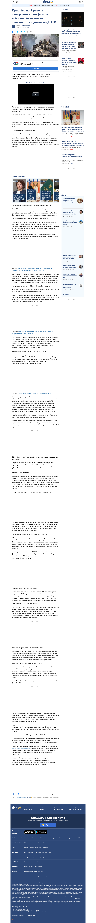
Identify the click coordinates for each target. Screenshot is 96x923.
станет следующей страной (21, 748)
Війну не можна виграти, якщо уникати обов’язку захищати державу (70, 257)
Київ (25, 842)
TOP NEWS (65, 107)
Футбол (26, 847)
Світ (32, 838)
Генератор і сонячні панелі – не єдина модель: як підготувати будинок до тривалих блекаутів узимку (71, 31)
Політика (24, 838)
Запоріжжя (34, 842)
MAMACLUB (37, 871)
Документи (41, 809)
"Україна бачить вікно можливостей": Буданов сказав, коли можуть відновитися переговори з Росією (72, 156)
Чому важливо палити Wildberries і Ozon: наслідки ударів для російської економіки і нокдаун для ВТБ (69, 200)
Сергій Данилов (66, 269)
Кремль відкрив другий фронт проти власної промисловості (69, 286)
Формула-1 (45, 847)
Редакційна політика (21, 797)
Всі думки (65, 294)
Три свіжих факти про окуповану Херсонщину (69, 266)
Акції (40, 857)
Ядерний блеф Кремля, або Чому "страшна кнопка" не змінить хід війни (69, 212)
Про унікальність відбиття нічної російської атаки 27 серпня (70, 222)
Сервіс (43, 857)
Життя (42, 838)
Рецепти (26, 861)
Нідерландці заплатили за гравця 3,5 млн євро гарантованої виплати (68, 68)
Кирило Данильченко (67, 204)
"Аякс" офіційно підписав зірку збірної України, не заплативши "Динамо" (69, 61)
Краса (34, 876)
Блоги (60, 838)
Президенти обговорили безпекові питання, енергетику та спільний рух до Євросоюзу (72, 134)
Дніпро (40, 842)
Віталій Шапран (66, 289)
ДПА (43, 852)
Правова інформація (58, 807)
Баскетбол (31, 847)
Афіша (25, 876)
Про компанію (27, 807)
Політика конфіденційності (74, 807)
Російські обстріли (65, 5)
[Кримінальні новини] (29, 798)
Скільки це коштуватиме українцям (70, 36)
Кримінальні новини (26, 25)
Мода (38, 876)
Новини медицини (28, 871)
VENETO (57, 5)
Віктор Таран (65, 216)
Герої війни (29, 5)
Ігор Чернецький (66, 261)
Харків (29, 842)
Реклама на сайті (28, 809)
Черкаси (45, 842)
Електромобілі (34, 857)
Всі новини (81, 838)
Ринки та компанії (28, 866)
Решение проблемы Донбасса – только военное (34, 393)
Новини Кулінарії (37, 861)
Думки (64, 195)
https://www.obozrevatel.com (61, 882)
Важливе (65, 9)
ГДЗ (25, 852)
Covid (42, 871)
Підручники (30, 852)
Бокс (40, 847)
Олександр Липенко (67, 279)
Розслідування (54, 838)
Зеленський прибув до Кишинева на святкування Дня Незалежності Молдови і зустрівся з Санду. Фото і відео (72, 129)
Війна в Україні (37, 5)
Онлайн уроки (37, 852)
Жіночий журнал (45, 876)
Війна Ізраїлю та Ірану (47, 5)
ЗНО (46, 852)
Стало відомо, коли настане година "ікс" (71, 147)
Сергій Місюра (66, 226)
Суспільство (72, 838)
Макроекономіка (38, 866)
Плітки (30, 876)
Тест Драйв (27, 857)
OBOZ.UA (18, 25)
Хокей (36, 847)
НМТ (50, 852)
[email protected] (29, 911)
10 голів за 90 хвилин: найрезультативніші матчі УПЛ (70, 275)
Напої (31, 861)
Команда (41, 807)
